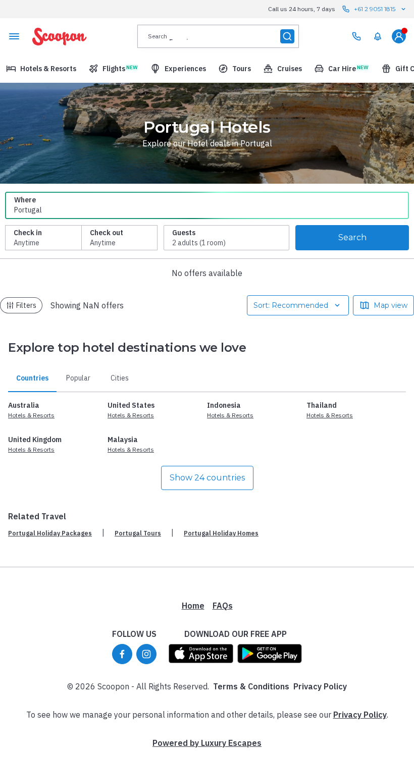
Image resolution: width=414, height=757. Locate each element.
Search (352, 237)
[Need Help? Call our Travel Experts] (356, 36)
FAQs (223, 606)
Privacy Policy (320, 686)
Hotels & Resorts (31, 415)
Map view (390, 305)
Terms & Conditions (251, 686)
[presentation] (218, 36)
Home (193, 606)
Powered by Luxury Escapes (207, 743)
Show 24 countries (207, 477)
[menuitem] (378, 36)
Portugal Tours (138, 533)
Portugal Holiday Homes (221, 533)
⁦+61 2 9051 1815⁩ (374, 9)
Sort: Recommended (290, 305)
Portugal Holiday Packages (50, 533)
